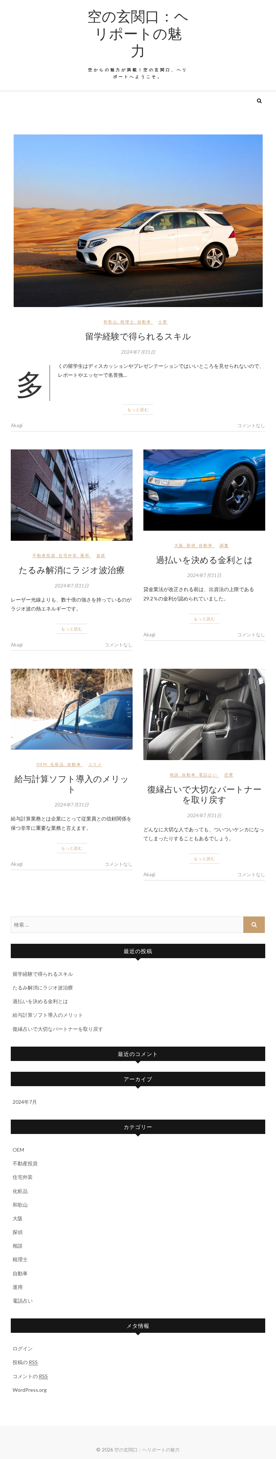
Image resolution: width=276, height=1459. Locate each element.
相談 (174, 774)
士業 (162, 321)
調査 (224, 545)
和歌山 (111, 321)
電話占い (208, 774)
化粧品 (57, 764)
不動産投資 (44, 555)
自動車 (144, 321)
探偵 (191, 545)
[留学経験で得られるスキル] (138, 220)
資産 (101, 555)
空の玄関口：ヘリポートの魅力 (138, 33)
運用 (84, 555)
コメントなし (251, 425)
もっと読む (138, 409)
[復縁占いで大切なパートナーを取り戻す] (204, 714)
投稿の (25, 1362)
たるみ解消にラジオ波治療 (72, 569)
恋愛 (229, 774)
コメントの (30, 1376)
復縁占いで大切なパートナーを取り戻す (204, 794)
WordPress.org (30, 1390)
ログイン (23, 1348)
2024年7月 (25, 1102)
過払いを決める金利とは (204, 559)
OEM (41, 764)
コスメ (95, 764)
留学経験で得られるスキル (138, 336)
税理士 (127, 321)
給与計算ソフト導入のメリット (71, 784)
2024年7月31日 (138, 352)
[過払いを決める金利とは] (204, 490)
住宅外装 (68, 555)
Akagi (17, 425)
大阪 (179, 545)
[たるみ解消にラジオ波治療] (72, 495)
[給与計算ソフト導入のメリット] (72, 709)
